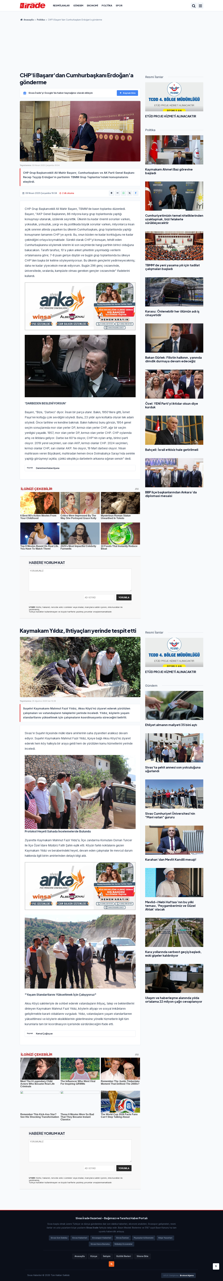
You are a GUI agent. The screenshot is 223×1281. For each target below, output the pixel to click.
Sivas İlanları (122, 1238)
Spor (119, 5)
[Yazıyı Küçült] (117, 193)
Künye (93, 1256)
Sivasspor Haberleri (101, 1238)
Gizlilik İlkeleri (123, 1256)
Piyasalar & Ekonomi (144, 1238)
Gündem (78, 5)
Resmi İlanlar (61, 5)
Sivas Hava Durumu (100, 1244)
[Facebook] (135, 193)
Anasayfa (28, 20)
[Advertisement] (111, 45)
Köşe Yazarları (165, 1238)
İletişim (106, 1256)
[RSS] (111, 1264)
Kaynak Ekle (129, 93)
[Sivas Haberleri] (32, 5)
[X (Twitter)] (129, 193)
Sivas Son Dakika (59, 1238)
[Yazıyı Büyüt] (111, 193)
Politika (107, 5)
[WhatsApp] (123, 193)
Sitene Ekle (142, 1256)
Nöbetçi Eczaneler (123, 1244)
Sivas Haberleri (79, 1238)
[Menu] (200, 6)
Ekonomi (92, 5)
